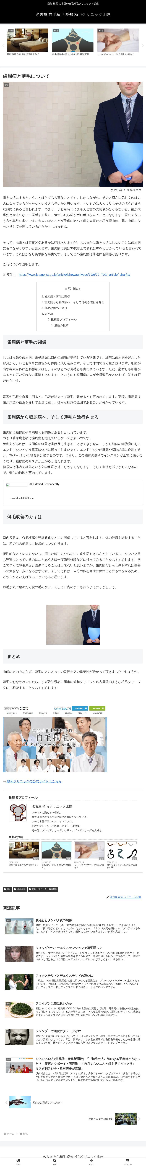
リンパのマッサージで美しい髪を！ (89, 866)
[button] (135, 738)
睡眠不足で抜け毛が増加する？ (24, 864)
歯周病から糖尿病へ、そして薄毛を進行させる (74, 302)
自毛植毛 (21, 889)
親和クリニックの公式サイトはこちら (33, 781)
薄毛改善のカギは (56, 308)
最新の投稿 (61, 325)
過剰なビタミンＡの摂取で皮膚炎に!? (122, 866)
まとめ (49, 313)
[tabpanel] (27, 45)
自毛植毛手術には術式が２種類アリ (56, 866)
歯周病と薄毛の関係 (57, 296)
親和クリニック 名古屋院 (44, 889)
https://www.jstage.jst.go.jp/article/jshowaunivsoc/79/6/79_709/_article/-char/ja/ (74, 274)
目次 (68, 288)
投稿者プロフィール (64, 319)
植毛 (36, 859)
